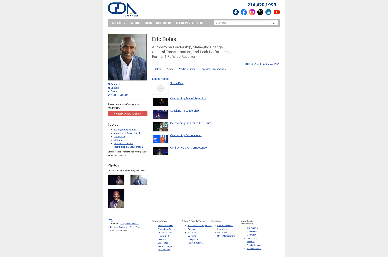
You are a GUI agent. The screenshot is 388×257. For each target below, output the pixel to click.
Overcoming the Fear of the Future (190, 123)
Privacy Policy (135, 227)
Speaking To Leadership (184, 110)
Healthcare (222, 229)
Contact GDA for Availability (127, 114)
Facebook (115, 84)
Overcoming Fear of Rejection (188, 98)
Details (157, 69)
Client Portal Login (189, 23)
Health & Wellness (225, 225)
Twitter (114, 91)
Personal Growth (254, 248)
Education (192, 232)
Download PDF (272, 64)
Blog (148, 23)
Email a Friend (254, 64)
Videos (169, 69)
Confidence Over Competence (188, 147)
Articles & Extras (187, 69)
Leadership (119, 136)
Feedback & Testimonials (213, 69)
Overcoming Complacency (186, 135)
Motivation (119, 140)
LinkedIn (114, 88)
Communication (165, 232)
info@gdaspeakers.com (129, 224)
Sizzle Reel (177, 83)
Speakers (118, 23)
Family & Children (195, 243)
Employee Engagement (125, 129)
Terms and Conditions (118, 227)
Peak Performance (123, 143)
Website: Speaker (119, 94)
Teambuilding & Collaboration (128, 147)
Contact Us (163, 23)
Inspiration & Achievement (127, 133)
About (135, 23)
